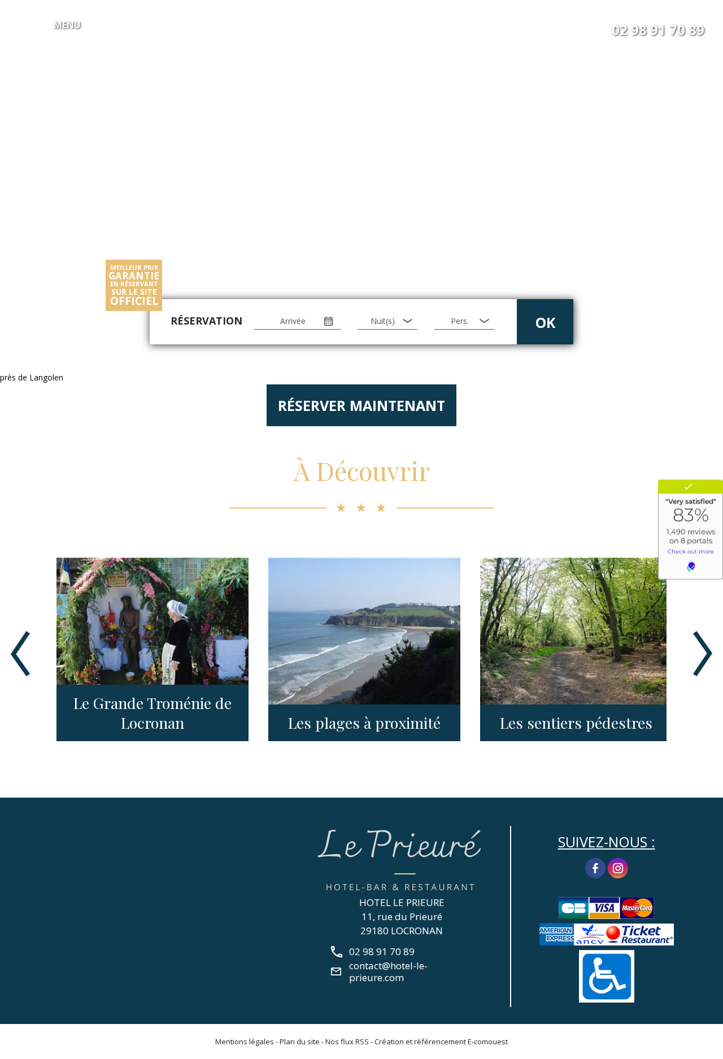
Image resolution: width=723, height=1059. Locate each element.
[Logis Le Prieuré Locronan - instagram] (618, 867)
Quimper (631, 723)
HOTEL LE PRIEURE (402, 902)
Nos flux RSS (347, 1041)
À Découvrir (362, 470)
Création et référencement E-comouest (441, 1041)
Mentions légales (244, 1041)
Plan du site (300, 1041)
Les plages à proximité (207, 723)
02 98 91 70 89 (658, 30)
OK (545, 322)
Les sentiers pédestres (419, 723)
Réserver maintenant (361, 405)
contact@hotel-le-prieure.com (388, 971)
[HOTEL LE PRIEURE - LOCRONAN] (401, 858)
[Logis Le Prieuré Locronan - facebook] (595, 867)
